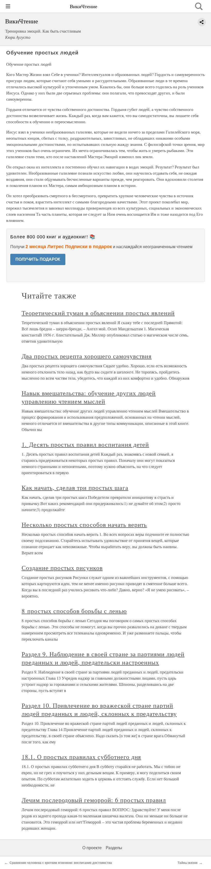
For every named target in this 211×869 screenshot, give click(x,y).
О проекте (92, 848)
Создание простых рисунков (62, 568)
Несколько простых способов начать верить (84, 524)
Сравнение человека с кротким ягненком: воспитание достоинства (61, 863)
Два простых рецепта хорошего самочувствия (87, 356)
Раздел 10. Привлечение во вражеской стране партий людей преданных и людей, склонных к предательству (99, 709)
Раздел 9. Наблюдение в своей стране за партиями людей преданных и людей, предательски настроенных (103, 658)
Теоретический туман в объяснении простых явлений (98, 313)
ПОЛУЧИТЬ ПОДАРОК (37, 259)
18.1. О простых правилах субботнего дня (81, 757)
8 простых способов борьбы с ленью (74, 611)
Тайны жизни (187, 863)
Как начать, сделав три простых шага (75, 487)
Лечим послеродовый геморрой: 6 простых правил (94, 800)
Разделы (114, 848)
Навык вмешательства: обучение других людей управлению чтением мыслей (89, 397)
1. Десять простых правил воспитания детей (85, 444)
